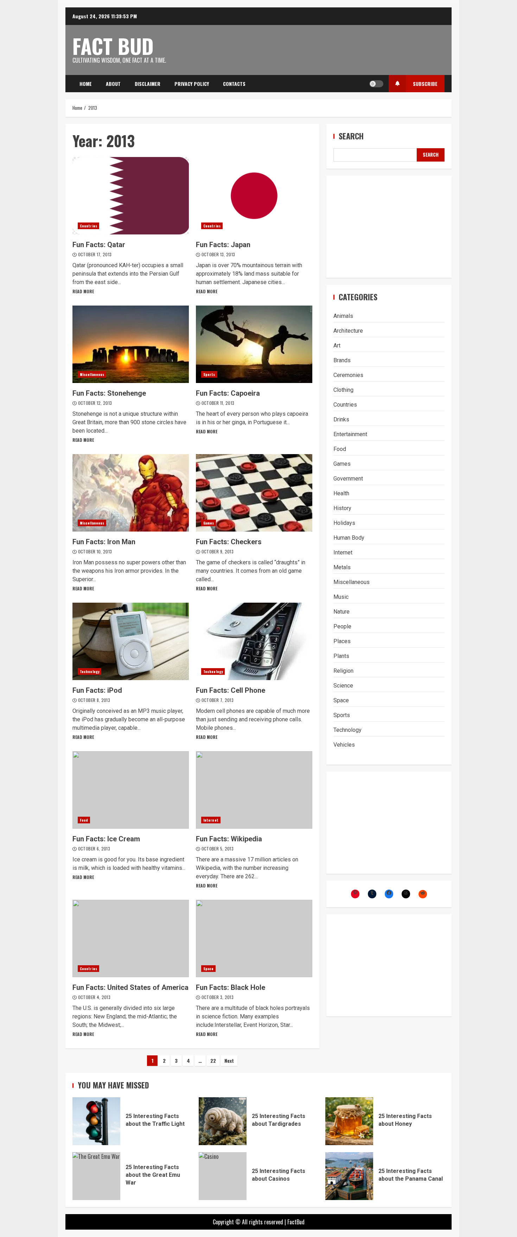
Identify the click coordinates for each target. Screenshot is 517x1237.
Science (343, 685)
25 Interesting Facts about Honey (349, 1121)
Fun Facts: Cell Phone (254, 641)
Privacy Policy (191, 83)
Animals (343, 316)
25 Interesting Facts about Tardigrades (223, 1121)
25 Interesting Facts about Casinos (223, 1176)
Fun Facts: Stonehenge (130, 344)
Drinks (341, 419)
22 (213, 1060)
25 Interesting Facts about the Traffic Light (96, 1121)
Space (208, 968)
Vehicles (344, 744)
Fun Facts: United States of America (130, 938)
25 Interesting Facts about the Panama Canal (349, 1176)
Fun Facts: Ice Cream (130, 790)
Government (348, 478)
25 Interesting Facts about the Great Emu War (96, 1176)
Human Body (348, 537)
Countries (88, 225)
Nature (341, 611)
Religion (343, 670)
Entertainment (350, 434)
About (113, 83)
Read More (83, 291)
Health (341, 493)
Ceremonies (348, 375)
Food (84, 820)
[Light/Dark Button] (376, 83)
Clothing (343, 390)
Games (208, 523)
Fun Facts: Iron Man (130, 493)
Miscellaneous (92, 374)
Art (336, 345)
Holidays (344, 523)
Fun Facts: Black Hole (254, 938)
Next (229, 1060)
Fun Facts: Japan (254, 195)
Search (351, 136)
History (342, 508)
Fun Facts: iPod (130, 641)
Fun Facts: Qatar (130, 195)
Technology (89, 671)
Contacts (234, 83)
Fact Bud (113, 46)
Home (85, 83)
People (342, 626)
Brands (342, 360)
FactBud (296, 1222)
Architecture (348, 330)
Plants (341, 656)
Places (342, 641)
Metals (342, 567)
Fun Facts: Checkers (254, 493)
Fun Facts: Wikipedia (254, 790)
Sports (209, 374)
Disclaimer (147, 83)
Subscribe (425, 83)
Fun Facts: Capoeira (254, 344)
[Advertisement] (389, 226)
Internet (210, 820)
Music (341, 597)
